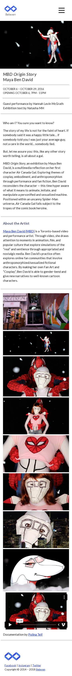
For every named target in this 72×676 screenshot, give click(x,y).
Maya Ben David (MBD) (19, 231)
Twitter (36, 665)
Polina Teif (35, 634)
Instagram (24, 665)
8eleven (11, 11)
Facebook (10, 665)
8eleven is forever (12, 656)
